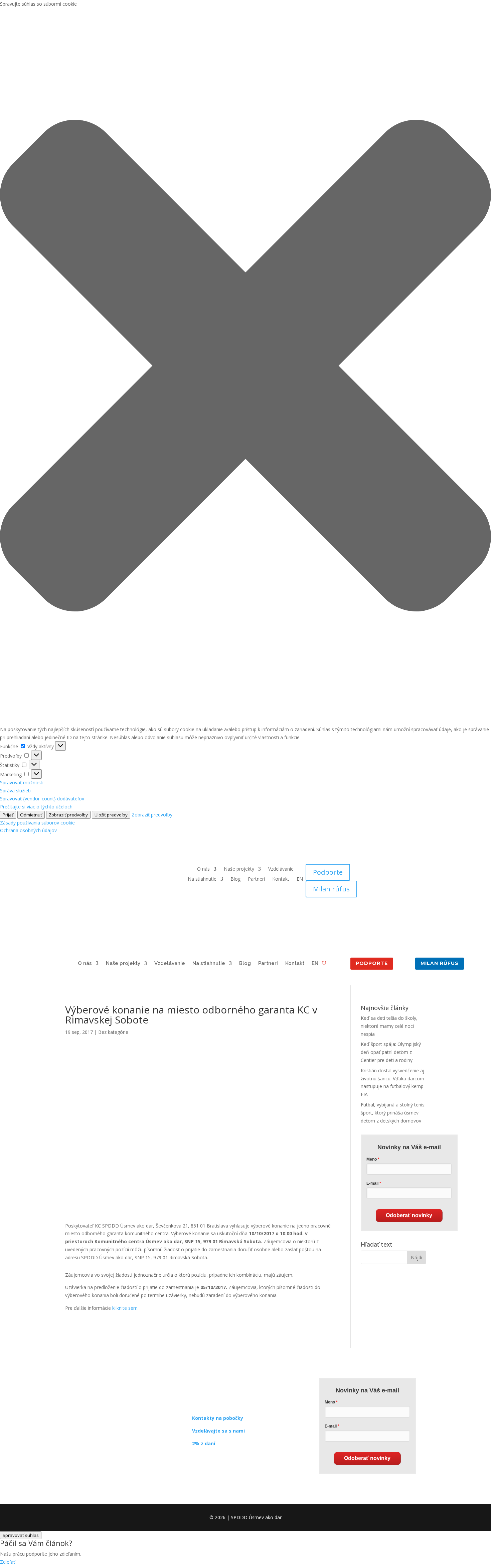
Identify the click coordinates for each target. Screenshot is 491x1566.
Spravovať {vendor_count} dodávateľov (42, 798)
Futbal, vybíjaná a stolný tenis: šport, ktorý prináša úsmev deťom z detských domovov (393, 1112)
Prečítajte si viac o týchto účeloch (36, 806)
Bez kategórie (113, 1032)
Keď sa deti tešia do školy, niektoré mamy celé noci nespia (389, 1026)
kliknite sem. (125, 1308)
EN (300, 879)
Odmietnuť (31, 815)
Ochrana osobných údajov (28, 830)
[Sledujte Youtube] (224, 1462)
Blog (235, 879)
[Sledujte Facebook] (197, 1462)
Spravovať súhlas (21, 1535)
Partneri (256, 879)
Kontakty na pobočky (217, 1418)
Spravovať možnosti (21, 782)
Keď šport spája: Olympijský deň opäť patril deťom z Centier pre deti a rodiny (391, 1052)
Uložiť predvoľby (111, 815)
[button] (245, 366)
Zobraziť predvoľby (68, 815)
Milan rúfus (331, 888)
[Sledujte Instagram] (210, 1462)
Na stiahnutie (202, 879)
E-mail (372, 1183)
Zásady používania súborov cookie (37, 822)
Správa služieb (15, 790)
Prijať (8, 815)
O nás (203, 869)
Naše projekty (239, 869)
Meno (371, 1159)
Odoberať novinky (409, 1215)
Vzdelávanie (281, 869)
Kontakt (280, 879)
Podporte (328, 872)
